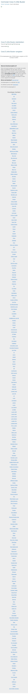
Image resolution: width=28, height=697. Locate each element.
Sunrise (14, 613)
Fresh (14, 290)
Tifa (14, 627)
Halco (14, 316)
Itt (14, 352)
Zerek (14, 686)
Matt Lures (14, 432)
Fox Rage (14, 288)
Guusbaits (14, 313)
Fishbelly (14, 277)
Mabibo (14, 428)
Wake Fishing (14, 659)
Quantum (14, 519)
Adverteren (15, 84)
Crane (14, 217)
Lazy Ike (14, 393)
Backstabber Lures (14, 128)
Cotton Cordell (14, 215)
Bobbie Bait (14, 172)
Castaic (14, 199)
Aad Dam (14, 98)
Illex (14, 338)
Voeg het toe (15, 80)
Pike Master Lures (14, 499)
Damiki (14, 233)
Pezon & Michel (14, 494)
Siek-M (14, 576)
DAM (14, 231)
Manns (14, 430)
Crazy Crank (14, 220)
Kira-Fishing (14, 382)
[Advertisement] (14, 24)
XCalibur (14, 668)
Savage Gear (14, 563)
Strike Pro (14, 608)
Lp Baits (14, 409)
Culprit (14, 226)
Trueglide (14, 645)
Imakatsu (14, 343)
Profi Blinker (14, 512)
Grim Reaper (14, 309)
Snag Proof (14, 592)
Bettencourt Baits (14, 151)
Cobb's (14, 210)
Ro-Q (14, 544)
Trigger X (14, 640)
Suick (14, 611)
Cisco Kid (14, 206)
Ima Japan (14, 341)
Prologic (14, 515)
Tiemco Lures (14, 624)
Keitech (14, 375)
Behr (14, 144)
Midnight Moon (14, 444)
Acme (14, 110)
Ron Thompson (14, 553)
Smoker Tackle (14, 590)
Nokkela (14, 476)
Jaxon (14, 361)
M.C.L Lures (14, 425)
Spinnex (14, 599)
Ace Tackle (14, 108)
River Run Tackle (14, 540)
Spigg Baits (14, 595)
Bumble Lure (14, 194)
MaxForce (14, 434)
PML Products (14, 503)
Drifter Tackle (14, 256)
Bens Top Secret (14, 146)
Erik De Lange (14, 263)
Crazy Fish (14, 222)
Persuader (14, 492)
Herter (14, 322)
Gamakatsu (14, 293)
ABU (14, 101)
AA (14, 96)
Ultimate (14, 649)
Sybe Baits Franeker (14, 617)
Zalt (14, 679)
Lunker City (14, 421)
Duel (14, 258)
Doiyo (14, 249)
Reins (14, 533)
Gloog (14, 297)
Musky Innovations (14, 466)
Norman (14, 478)
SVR (14, 75)
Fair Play (14, 268)
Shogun (14, 572)
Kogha (14, 384)
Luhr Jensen (14, 418)
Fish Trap (14, 274)
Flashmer (14, 284)
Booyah (14, 181)
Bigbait (14, 160)
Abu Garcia (14, 103)
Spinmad (14, 597)
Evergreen (14, 265)
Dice (14, 242)
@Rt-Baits (14, 94)
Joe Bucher (14, 370)
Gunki (14, 311)
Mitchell (14, 450)
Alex (14, 121)
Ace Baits (14, 105)
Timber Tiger (14, 629)
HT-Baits (14, 334)
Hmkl (14, 327)
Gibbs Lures (14, 295)
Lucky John (14, 414)
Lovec (14, 405)
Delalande (14, 236)
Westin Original (14, 661)
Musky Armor (14, 464)
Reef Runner (14, 531)
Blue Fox (14, 169)
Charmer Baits (14, 204)
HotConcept (14, 332)
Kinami (14, 380)
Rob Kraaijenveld (14, 547)
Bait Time (14, 133)
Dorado (14, 254)
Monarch (14, 455)
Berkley (14, 149)
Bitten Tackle (14, 165)
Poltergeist (14, 508)
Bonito (14, 178)
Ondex (14, 483)
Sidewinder (14, 574)
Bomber (14, 176)
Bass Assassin (14, 140)
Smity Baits (14, 588)
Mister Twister (14, 448)
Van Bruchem (14, 652)
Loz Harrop (14, 407)
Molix (14, 453)
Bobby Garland (14, 174)
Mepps (14, 441)
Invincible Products (14, 348)
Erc (14, 261)
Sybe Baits (14, 615)
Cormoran (7, 4)
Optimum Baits (14, 485)
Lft (14, 396)
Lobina (14, 402)
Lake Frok (14, 389)
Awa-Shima (14, 126)
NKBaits (14, 473)
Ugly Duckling (14, 647)
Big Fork (14, 156)
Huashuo (14, 336)
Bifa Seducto (14, 153)
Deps (14, 238)
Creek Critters (14, 224)
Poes (14, 505)
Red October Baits (14, 528)
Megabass (14, 439)
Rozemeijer (14, 556)
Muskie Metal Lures (14, 462)
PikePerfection (14, 501)
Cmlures (14, 208)
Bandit (14, 137)
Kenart (14, 377)
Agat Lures (14, 114)
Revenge (14, 537)
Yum (14, 675)
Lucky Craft (14, 412)
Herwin (14, 325)
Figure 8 (14, 272)
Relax (14, 535)
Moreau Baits (14, 460)
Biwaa (14, 167)
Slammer (14, 581)
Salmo (14, 558)
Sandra (14, 560)
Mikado (14, 446)
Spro (14, 601)
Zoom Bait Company (14, 688)
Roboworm (14, 551)
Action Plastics (14, 112)
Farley (14, 270)
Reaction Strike (14, 524)
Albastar (14, 117)
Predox (14, 510)
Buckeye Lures (14, 190)
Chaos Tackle (14, 201)
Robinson (14, 549)
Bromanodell (14, 185)
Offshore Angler (14, 480)
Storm (14, 604)
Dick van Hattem (14, 245)
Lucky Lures (14, 416)
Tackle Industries (14, 620)
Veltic (14, 654)
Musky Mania (14, 469)
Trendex (14, 636)
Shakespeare (14, 569)
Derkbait (14, 240)
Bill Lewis (14, 162)
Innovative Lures (14, 345)
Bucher (14, 188)
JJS (14, 368)
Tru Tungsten (14, 643)
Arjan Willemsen (14, 124)
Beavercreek (14, 142)
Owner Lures (14, 487)
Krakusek (14, 386)
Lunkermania (14, 423)
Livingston (14, 400)
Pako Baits (14, 489)
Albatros (14, 119)
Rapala (14, 521)
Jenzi (14, 366)
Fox (14, 286)
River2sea (14, 542)
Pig (14, 496)
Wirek (14, 663)
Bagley (14, 130)
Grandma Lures (14, 306)
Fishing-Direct (14, 279)
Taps (14, 622)
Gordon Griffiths (14, 300)
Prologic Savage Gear (14, 517)
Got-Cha (14, 302)
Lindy (14, 398)
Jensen (14, 364)
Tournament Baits (14, 633)
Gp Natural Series (14, 304)
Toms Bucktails (14, 631)
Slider (14, 583)
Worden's (14, 665)
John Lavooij (14, 373)
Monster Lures (14, 457)
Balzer (14, 135)
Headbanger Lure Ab (14, 318)
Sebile (14, 567)
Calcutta (14, 197)
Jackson (14, 359)
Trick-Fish (14, 638)
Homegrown (14, 329)
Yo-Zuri (14, 672)
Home (2, 4)
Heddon (14, 320)
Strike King (14, 606)
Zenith (14, 684)
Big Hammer (14, 158)
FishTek (14, 281)
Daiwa (14, 229)
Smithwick (14, 585)
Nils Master (14, 471)
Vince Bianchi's (14, 656)
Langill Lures (14, 391)
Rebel (14, 526)
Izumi (14, 354)
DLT (14, 247)
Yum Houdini (14, 677)
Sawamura (14, 565)
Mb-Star (14, 437)
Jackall (14, 357)
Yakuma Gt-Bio (14, 670)
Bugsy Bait (14, 192)
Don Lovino (14, 252)
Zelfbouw (14, 681)
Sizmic (14, 579)
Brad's (14, 183)
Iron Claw (14, 350)
